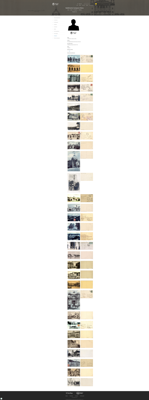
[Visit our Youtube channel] (80, 4)
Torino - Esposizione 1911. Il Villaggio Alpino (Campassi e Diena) (74, 371)
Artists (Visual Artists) (57, 17)
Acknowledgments (91, 5)
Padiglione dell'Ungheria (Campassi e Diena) (74, 225)
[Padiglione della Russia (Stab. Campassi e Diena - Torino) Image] (73, 256)
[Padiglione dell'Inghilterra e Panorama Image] (73, 237)
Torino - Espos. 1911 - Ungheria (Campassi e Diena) (74, 352)
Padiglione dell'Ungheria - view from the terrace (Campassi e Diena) (74, 343)
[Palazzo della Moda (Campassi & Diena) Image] (73, 79)
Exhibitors (55, 24)
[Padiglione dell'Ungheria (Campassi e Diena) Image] (73, 228)
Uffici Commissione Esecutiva (73, 263)
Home (77, 5)
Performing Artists (56, 31)
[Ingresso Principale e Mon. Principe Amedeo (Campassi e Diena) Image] (73, 209)
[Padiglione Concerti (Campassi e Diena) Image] (73, 301)
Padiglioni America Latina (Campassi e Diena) (74, 134)
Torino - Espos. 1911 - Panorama (74, 105)
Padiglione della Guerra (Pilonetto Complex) (73, 314)
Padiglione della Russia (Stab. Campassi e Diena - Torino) (74, 254)
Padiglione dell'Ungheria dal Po (74, 323)
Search (83, 3)
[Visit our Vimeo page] (81, 4)
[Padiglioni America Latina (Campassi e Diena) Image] (73, 137)
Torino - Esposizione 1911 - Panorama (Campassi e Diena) (74, 216)
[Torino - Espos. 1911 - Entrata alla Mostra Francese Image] (73, 383)
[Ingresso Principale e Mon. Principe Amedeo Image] (73, 199)
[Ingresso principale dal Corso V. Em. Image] (73, 98)
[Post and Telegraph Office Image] (73, 335)
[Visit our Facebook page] (78, 4)
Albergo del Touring (74, 115)
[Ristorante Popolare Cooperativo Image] (73, 69)
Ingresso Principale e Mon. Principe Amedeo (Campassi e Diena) (73, 206)
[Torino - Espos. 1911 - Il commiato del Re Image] (73, 247)
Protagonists (75, 9)
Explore (80, 5)
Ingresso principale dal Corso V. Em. (74, 96)
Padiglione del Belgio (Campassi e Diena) (73, 273)
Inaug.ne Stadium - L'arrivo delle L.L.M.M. (74, 125)
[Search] (96, 3)
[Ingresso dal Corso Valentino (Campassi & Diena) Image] (86, 286)
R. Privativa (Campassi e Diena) (74, 159)
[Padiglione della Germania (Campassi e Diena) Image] (73, 364)
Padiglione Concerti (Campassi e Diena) (74, 299)
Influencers (55, 26)
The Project (83, 5)
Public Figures (56, 33)
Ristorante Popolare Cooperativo (73, 67)
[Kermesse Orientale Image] (86, 88)
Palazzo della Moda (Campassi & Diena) (74, 77)
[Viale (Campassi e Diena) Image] (73, 146)
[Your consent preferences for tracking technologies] (1, 398)
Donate (96, 5)
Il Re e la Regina (73, 181)
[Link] (75, 69)
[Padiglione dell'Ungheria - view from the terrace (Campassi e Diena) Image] (73, 345)
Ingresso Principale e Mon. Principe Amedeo (73, 197)
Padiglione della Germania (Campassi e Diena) (74, 362)
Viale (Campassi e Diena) (74, 144)
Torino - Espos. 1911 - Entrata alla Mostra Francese (73, 381)
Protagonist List (74, 11)
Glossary (87, 5)
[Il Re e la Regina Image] (73, 183)
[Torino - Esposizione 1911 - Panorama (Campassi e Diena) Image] (73, 218)
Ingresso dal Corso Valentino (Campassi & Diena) (73, 283)
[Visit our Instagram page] (77, 4)
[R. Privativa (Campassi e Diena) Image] (73, 162)
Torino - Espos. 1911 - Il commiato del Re (74, 244)
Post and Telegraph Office (74, 333)
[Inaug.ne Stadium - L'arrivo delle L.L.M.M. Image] (73, 127)
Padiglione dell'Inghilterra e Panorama (73, 235)
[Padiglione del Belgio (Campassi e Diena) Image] (73, 276)
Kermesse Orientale (74, 86)
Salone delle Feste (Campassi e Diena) (74, 57)
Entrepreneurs (56, 22)
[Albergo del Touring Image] (73, 117)
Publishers (80, 9)
